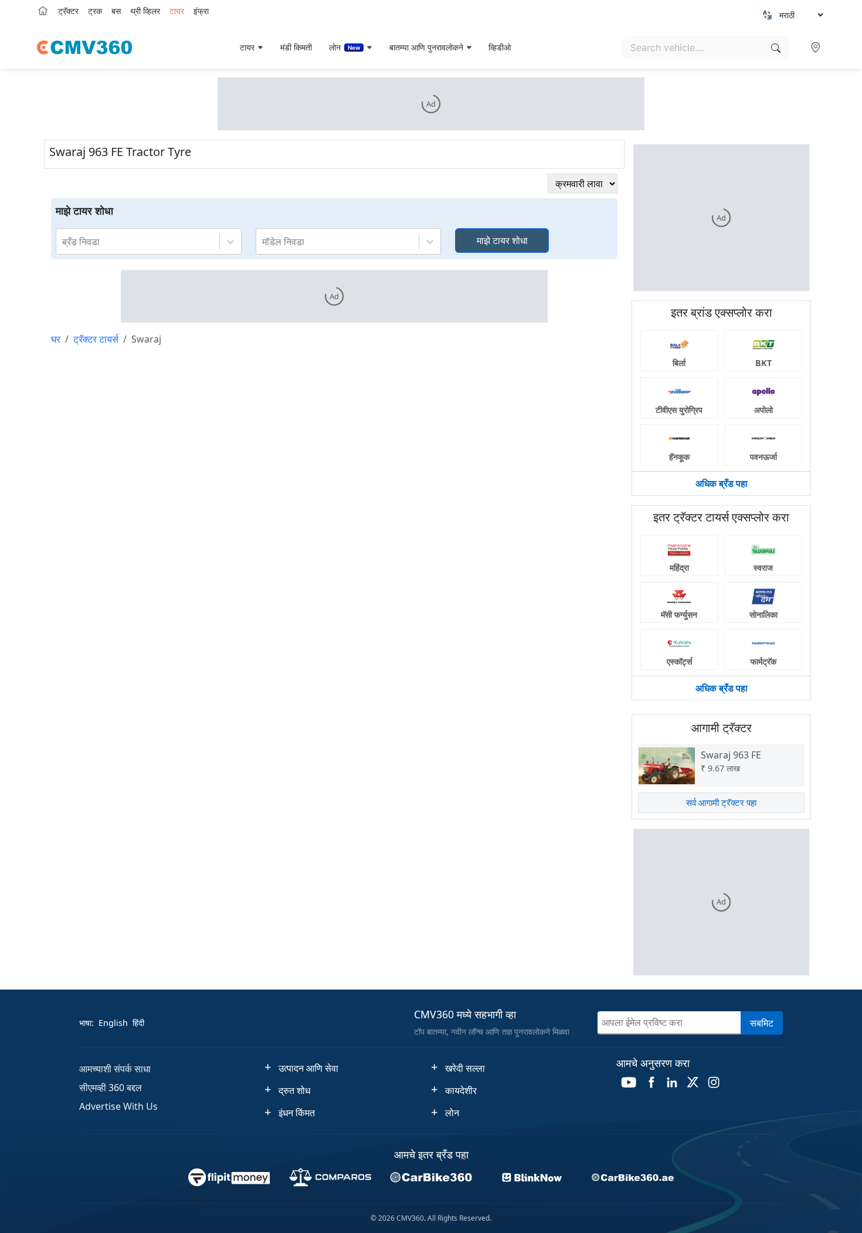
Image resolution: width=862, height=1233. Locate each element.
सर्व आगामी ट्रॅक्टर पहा (721, 802)
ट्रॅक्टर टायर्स (95, 339)
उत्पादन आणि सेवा (308, 1068)
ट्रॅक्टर (68, 11)
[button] (817, 47)
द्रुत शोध (294, 1090)
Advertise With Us (118, 1106)
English (113, 1022)
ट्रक (95, 11)
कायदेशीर (461, 1090)
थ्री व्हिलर (145, 11)
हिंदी (138, 1022)
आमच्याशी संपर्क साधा (115, 1068)
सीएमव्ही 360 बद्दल (110, 1087)
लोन (344, 47)
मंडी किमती (296, 47)
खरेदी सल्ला (465, 1068)
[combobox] (63, 242)
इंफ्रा (201, 11)
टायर (176, 11)
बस (116, 11)
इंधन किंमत (297, 1112)
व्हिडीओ (499, 47)
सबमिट (761, 1023)
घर (55, 339)
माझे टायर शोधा (502, 240)
